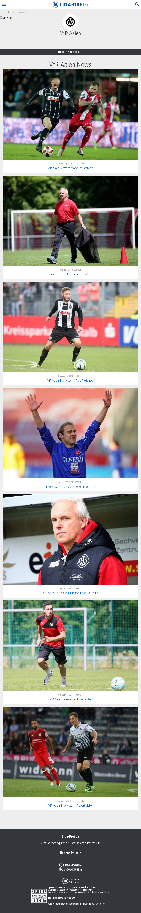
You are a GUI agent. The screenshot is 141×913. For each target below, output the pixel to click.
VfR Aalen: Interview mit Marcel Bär (70, 699)
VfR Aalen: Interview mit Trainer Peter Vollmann (70, 593)
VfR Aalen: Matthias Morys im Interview (71, 168)
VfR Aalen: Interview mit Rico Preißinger (70, 380)
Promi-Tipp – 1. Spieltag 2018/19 (70, 274)
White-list (100, 903)
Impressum (93, 843)
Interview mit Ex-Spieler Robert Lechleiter (70, 486)
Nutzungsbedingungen (54, 843)
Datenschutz (77, 843)
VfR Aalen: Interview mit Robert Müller (70, 805)
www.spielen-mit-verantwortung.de (75, 892)
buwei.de (52, 892)
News (61, 51)
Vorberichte (73, 51)
